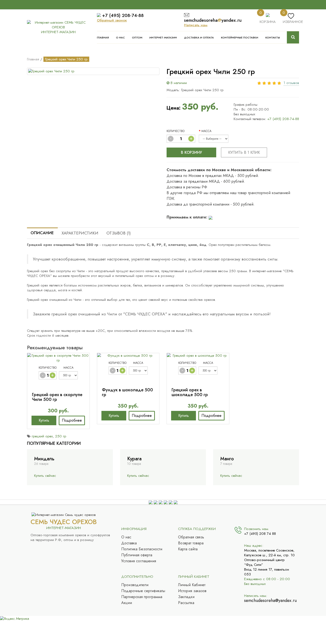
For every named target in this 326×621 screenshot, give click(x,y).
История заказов (192, 591)
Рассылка (186, 602)
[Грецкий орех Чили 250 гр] (93, 71)
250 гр (60, 436)
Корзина (268, 21)
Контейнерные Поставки (239, 37)
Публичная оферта (136, 555)
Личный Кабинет (191, 585)
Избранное (293, 21)
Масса (206, 131)
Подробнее (72, 420)
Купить (44, 420)
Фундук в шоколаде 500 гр (127, 392)
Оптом (137, 37)
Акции (126, 602)
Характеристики (80, 233)
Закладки (186, 596)
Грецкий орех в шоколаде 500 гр (190, 392)
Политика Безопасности (141, 549)
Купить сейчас (45, 475)
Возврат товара (191, 543)
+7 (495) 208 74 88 (260, 533)
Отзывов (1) (118, 233)
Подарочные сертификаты (143, 591)
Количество (175, 131)
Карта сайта (188, 549)
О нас (120, 37)
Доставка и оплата (199, 37)
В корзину (191, 152)
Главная (103, 37)
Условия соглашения (138, 561)
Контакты (272, 37)
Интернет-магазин (163, 37)
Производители (134, 585)
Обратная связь (191, 537)
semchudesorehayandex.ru (213, 20)
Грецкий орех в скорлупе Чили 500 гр (57, 397)
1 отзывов (291, 82)
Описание (42, 233)
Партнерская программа (141, 596)
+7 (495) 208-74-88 (123, 15)
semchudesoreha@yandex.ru (269, 600)
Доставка (129, 543)
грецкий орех (42, 436)
